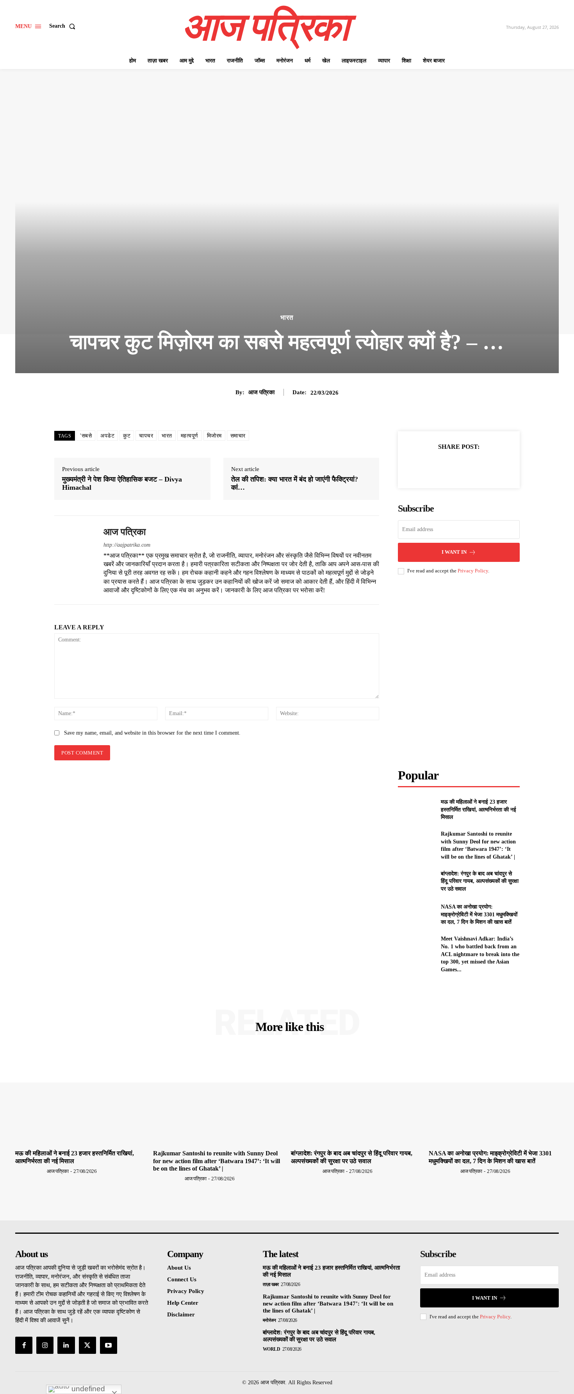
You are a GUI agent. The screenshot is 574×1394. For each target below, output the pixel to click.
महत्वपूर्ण (189, 436)
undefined (87, 1389)
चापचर (146, 436)
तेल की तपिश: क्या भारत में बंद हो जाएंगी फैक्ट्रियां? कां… (294, 483)
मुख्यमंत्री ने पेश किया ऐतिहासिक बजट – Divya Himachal (122, 483)
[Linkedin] (66, 1345)
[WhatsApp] (476, 466)
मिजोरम (214, 436)
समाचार (238, 436)
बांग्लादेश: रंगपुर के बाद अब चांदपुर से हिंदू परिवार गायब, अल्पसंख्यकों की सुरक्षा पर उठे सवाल (480, 881)
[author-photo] (30, 1171)
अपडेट (107, 436)
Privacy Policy (473, 571)
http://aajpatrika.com (126, 545)
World (271, 1349)
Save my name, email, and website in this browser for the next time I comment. (152, 733)
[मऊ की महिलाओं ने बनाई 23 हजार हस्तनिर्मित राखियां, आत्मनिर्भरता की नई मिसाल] (416, 809)
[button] (63, 26)
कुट (126, 436)
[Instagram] (44, 1345)
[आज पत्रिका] (73, 560)
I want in (454, 552)
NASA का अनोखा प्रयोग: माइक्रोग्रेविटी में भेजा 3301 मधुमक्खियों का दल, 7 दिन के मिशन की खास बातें (479, 914)
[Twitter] (440, 466)
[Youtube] (108, 1345)
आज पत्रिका (261, 392)
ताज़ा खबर (271, 1284)
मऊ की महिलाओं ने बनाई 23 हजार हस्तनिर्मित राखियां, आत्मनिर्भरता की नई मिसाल (478, 809)
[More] (495, 466)
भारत (287, 317)
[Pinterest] (458, 466)
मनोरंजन (269, 1320)
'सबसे (86, 436)
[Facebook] (422, 466)
